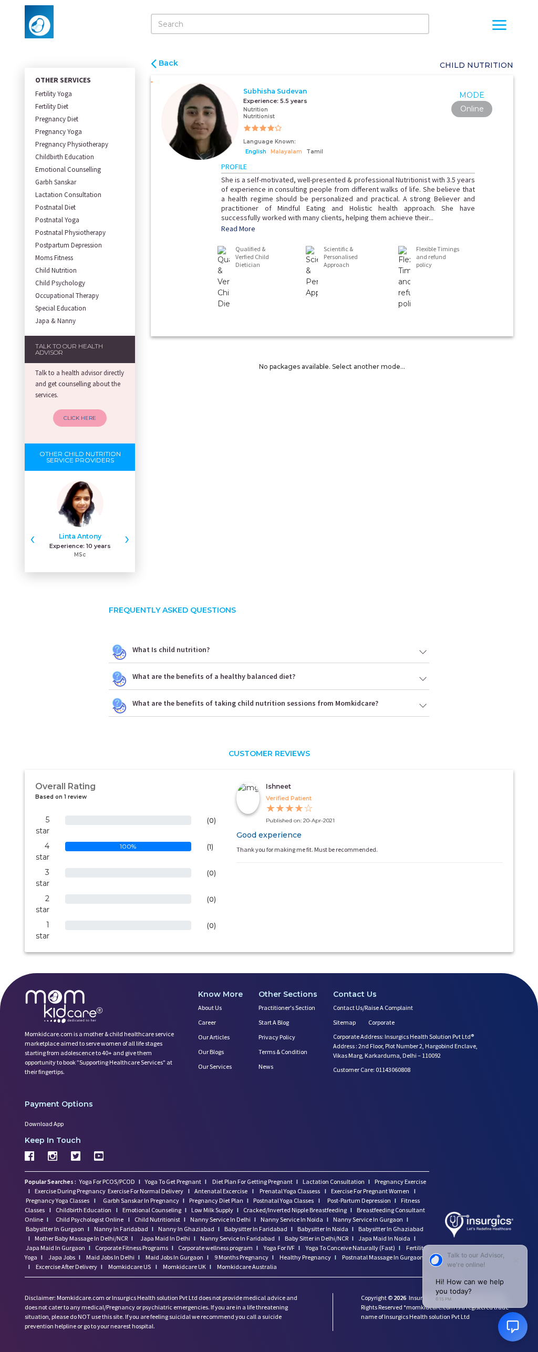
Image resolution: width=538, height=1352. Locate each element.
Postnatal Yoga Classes (284, 1200)
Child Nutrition (56, 270)
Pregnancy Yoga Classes (58, 1200)
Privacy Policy (276, 1037)
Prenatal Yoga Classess (289, 1191)
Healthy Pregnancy (304, 1257)
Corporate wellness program (215, 1248)
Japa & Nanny (55, 320)
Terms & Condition (282, 1052)
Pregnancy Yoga (58, 131)
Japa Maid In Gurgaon (55, 1248)
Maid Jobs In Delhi (109, 1257)
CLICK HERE (80, 418)
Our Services (215, 1066)
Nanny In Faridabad (121, 1229)
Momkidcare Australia (246, 1267)
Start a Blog (273, 1022)
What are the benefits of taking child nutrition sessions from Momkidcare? (255, 703)
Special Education (60, 308)
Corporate (381, 1022)
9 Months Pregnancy (240, 1257)
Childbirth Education (64, 156)
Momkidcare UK (184, 1267)
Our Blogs (211, 1052)
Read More (238, 228)
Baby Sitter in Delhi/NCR (316, 1238)
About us (210, 1008)
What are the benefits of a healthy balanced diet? (213, 676)
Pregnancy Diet (56, 119)
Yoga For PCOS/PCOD (106, 1181)
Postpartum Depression (68, 245)
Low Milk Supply (212, 1210)
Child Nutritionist (157, 1219)
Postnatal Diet (55, 207)
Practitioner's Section (286, 1008)
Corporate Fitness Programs (131, 1248)
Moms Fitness (54, 257)
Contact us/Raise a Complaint (373, 1008)
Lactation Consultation (68, 194)
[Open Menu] (499, 26)
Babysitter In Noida (322, 1229)
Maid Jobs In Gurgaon (173, 1257)
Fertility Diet (51, 106)
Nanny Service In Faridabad (237, 1238)
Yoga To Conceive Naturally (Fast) (350, 1248)
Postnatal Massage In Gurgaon (382, 1257)
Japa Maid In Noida (384, 1238)
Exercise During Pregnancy (71, 1191)
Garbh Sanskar (55, 182)
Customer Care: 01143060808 (371, 1070)
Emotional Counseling (151, 1210)
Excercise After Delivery (66, 1267)
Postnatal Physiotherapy (70, 232)
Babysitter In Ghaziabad (390, 1229)
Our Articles (214, 1037)
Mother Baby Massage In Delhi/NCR (81, 1238)
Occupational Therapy (67, 295)
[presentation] (32, 538)
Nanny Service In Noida (292, 1219)
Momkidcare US (129, 1267)
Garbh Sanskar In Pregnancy (141, 1200)
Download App (44, 1124)
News (265, 1066)
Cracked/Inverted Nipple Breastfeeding (295, 1210)
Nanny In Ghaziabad (186, 1229)
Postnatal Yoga (57, 219)
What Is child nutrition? (171, 649)
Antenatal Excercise (221, 1191)
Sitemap (344, 1022)
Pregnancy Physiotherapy (71, 144)
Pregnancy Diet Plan (216, 1200)
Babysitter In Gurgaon (55, 1229)
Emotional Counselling (68, 169)
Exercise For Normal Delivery (146, 1191)
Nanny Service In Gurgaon (368, 1219)
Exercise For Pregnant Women (370, 1191)
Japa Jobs (61, 1257)
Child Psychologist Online (90, 1219)
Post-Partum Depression (359, 1200)
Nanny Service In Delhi (220, 1219)
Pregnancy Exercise (400, 1181)
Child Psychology (60, 282)
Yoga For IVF (279, 1248)
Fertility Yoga (53, 93)
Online (472, 108)
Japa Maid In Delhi (165, 1238)
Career (207, 1022)
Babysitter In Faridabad (255, 1229)
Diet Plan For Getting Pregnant (252, 1181)
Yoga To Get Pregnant (173, 1181)
